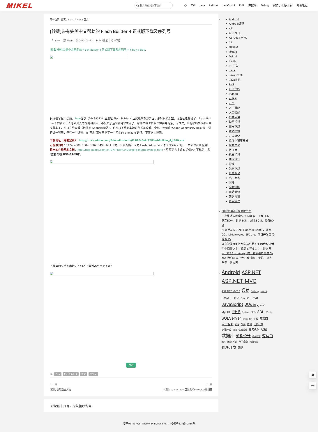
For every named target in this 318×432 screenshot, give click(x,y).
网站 (231, 182)
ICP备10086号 (187, 423)
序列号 (93, 374)
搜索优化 (234, 145)
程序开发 (229, 347)
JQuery (252, 304)
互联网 (233, 98)
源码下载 (234, 168)
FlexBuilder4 (70, 374)
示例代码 (254, 342)
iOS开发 (234, 66)
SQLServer (231, 318)
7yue (78, 118)
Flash (71, 19)
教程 (264, 329)
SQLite (269, 312)
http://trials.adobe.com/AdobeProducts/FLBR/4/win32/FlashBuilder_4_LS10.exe (131, 140)
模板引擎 (256, 336)
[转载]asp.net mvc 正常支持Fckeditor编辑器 (187, 389)
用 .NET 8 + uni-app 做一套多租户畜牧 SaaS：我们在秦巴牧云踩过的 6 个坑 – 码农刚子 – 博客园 (247, 258)
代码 (237, 324)
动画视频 (234, 121)
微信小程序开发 (282, 5)
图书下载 (234, 126)
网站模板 (234, 187)
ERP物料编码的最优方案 (236, 211)
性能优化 (243, 329)
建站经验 (234, 131)
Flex (79, 19)
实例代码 (258, 324)
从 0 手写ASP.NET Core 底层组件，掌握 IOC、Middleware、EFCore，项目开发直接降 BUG (248, 234)
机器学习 (234, 154)
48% (313, 386)
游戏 (231, 164)
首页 (63, 19)
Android (234, 19)
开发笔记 (302, 5)
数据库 (252, 5)
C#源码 (233, 47)
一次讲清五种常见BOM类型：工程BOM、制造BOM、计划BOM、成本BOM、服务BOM (248, 220)
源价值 (267, 336)
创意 (243, 324)
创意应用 (234, 117)
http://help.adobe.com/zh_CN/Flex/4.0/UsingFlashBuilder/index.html (120, 149)
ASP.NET (234, 33)
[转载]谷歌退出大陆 (60, 389)
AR (230, 28)
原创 (249, 324)
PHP (241, 5)
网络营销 (234, 196)
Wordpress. (134, 423)
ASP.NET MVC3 (231, 291)
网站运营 (234, 192)
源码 (224, 342)
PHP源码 (234, 89)
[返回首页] (21, 5)
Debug (265, 5)
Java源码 (234, 80)
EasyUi (226, 298)
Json (262, 305)
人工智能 (234, 107)
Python (213, 5)
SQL (260, 312)
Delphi (233, 56)
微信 (235, 330)
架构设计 (234, 159)
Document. (160, 423)
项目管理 (234, 201)
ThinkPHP (247, 319)
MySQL (226, 312)
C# (193, 5)
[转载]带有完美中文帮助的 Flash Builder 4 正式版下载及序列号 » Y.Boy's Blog (97, 49)
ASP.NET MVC (238, 37)
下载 (83, 374)
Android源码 (236, 23)
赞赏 (131, 365)
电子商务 (234, 178)
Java (202, 5)
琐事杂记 (234, 173)
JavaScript (228, 5)
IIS (248, 298)
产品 (231, 103)
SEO (253, 312)
